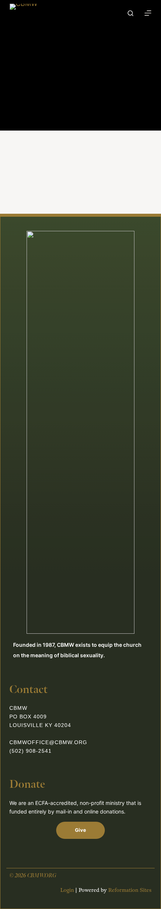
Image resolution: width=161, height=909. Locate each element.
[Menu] (148, 13)
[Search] (130, 13)
